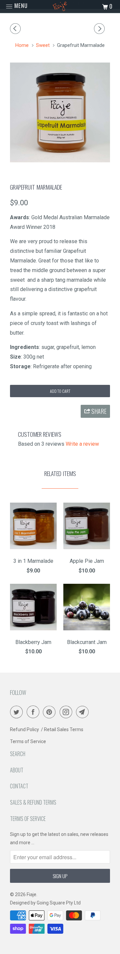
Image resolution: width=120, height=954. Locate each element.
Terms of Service (28, 741)
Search (17, 754)
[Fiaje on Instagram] (67, 712)
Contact (19, 786)
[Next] (100, 29)
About (16, 770)
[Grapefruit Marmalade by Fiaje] (60, 112)
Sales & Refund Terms (33, 802)
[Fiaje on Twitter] (17, 712)
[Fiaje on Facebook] (34, 712)
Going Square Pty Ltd (59, 902)
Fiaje (31, 894)
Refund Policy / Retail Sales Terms (46, 729)
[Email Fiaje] (83, 712)
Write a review (82, 444)
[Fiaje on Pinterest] (50, 712)
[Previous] (16, 29)
